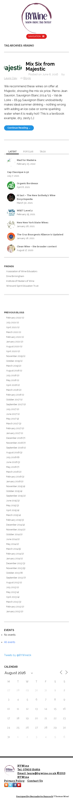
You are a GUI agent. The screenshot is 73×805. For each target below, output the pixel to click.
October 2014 (12, 534)
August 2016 (12, 452)
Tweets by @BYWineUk (17, 655)
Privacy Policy (14, 780)
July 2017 (11, 409)
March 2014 (12, 549)
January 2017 (13, 433)
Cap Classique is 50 (18, 172)
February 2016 (13, 476)
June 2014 (11, 539)
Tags (43, 151)
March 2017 (12, 423)
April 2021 (11, 327)
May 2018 (11, 380)
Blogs (27, 78)
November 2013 (14, 568)
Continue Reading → (18, 128)
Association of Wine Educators (21, 271)
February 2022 (13, 317)
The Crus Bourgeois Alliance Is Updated (40, 234)
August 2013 (12, 582)
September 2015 (14, 495)
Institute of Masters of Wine (20, 281)
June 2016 (11, 462)
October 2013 (13, 572)
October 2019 (13, 361)
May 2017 (11, 418)
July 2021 (11, 322)
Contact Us (35, 780)
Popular (28, 151)
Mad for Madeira (26, 160)
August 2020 (12, 346)
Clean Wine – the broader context (37, 246)
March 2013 (12, 601)
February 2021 (13, 337)
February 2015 (13, 520)
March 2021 (12, 332)
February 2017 (13, 428)
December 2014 (14, 524)
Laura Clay (10, 78)
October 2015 (12, 491)
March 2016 (12, 471)
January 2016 (13, 481)
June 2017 (11, 414)
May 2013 (11, 592)
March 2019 (12, 365)
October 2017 (13, 399)
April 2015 (11, 510)
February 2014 (13, 553)
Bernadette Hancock (41, 796)
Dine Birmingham (15, 276)
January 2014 (13, 558)
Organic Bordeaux (27, 183)
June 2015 (11, 500)
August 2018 (12, 370)
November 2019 (14, 356)
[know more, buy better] (36, 17)
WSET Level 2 (25, 210)
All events (9, 642)
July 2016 (11, 457)
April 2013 (11, 597)
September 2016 (14, 447)
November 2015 (14, 486)
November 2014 (14, 529)
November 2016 (14, 442)
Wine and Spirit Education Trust (22, 285)
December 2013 (14, 563)
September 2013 (14, 577)
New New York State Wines (32, 222)
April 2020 (11, 351)
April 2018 (11, 385)
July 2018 (11, 375)
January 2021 (13, 341)
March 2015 (12, 515)
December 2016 (14, 438)
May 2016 (11, 467)
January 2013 (13, 611)
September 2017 (14, 404)
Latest (12, 151)
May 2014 (11, 544)
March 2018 (12, 390)
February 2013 (13, 606)
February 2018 (13, 394)
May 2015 (11, 505)
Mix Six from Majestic (40, 66)
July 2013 (11, 587)
